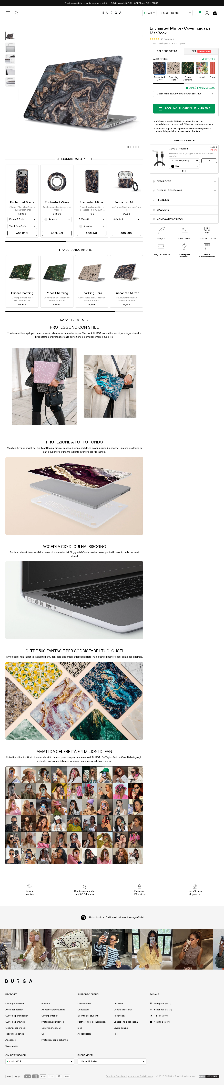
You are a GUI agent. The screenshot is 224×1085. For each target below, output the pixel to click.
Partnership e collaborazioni (92, 1022)
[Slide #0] (128, 147)
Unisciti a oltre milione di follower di (116, 917)
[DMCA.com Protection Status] (209, 1076)
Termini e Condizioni (116, 1076)
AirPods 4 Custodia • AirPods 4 (126, 208)
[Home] (112, 12)
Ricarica (45, 1004)
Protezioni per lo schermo (54, 1040)
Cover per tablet (49, 1016)
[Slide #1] (130, 147)
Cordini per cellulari (51, 1028)
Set (201, 51)
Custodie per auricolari (16, 1016)
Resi (116, 1034)
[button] (162, 39)
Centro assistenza (123, 1010)
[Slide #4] (138, 147)
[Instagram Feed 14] (71, 949)
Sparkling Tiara (91, 293)
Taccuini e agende (14, 1034)
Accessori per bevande (53, 1010)
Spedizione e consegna (126, 1022)
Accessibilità (84, 1034)
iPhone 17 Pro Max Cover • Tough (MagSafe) (22, 208)
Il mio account (85, 1004)
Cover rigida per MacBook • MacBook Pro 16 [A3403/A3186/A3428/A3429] (57, 299)
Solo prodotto (167, 51)
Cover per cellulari (14, 1004)
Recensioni (119, 1016)
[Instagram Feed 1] (112, 949)
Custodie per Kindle (15, 1022)
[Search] (16, 13)
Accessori (10, 1040)
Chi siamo (118, 1004)
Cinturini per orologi (15, 1028)
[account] (207, 13)
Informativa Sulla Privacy (140, 1076)
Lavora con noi (121, 1028)
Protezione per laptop (52, 1022)
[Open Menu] (8, 13)
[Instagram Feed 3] (193, 949)
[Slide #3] (136, 147)
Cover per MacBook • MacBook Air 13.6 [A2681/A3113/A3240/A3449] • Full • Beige (22, 299)
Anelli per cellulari (14, 1010)
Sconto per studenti (88, 1016)
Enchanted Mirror (22, 202)
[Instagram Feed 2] (152, 949)
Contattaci (83, 1010)
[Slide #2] (133, 147)
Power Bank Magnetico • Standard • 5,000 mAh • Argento (92, 208)
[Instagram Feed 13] (31, 949)
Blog (80, 1028)
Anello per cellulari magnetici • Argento (57, 208)
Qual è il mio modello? (202, 88)
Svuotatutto (11, 1046)
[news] (198, 13)
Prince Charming (22, 293)
